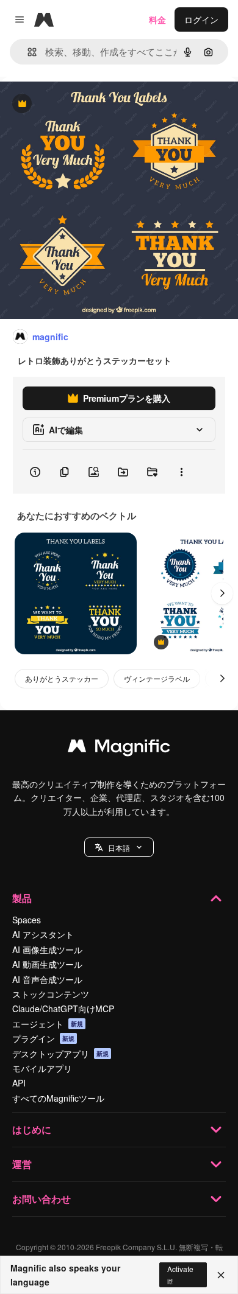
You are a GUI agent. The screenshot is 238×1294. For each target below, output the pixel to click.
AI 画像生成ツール (47, 949)
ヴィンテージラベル (157, 678)
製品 (22, 898)
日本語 (119, 847)
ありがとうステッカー (61, 678)
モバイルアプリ (42, 1068)
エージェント (47, 1024)
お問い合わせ (41, 1199)
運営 (22, 1164)
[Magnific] (119, 749)
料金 (157, 19)
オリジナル (84, 104)
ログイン (201, 19)
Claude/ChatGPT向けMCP (63, 1008)
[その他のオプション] (181, 472)
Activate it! (180, 1274)
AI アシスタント (43, 934)
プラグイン (43, 1038)
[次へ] (222, 593)
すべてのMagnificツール (58, 1098)
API (19, 1083)
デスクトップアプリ (60, 1053)
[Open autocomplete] (27, 52)
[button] (119, 847)
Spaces (26, 920)
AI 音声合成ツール (47, 979)
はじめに (31, 1129)
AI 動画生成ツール (47, 964)
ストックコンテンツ (50, 994)
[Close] (221, 1275)
